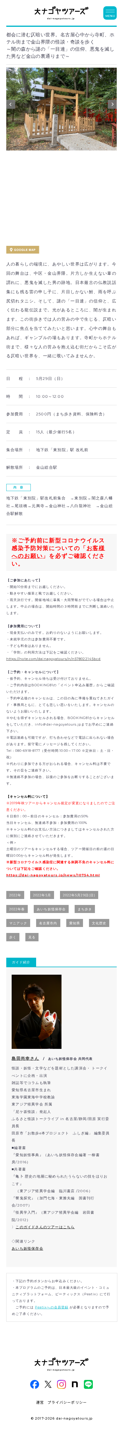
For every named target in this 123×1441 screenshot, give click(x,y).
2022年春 (17, 909)
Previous (10, 106)
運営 (40, 1402)
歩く (12, 937)
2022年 (15, 895)
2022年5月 (42, 895)
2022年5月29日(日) (79, 895)
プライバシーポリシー (67, 1402)
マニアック (18, 923)
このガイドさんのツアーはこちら (45, 1227)
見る (32, 937)
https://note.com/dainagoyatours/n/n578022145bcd (53, 659)
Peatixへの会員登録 (51, 1307)
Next (112, 106)
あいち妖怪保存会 (51, 909)
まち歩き (85, 909)
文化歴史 (99, 923)
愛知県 (74, 923)
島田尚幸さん (25, 1058)
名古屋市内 (48, 923)
